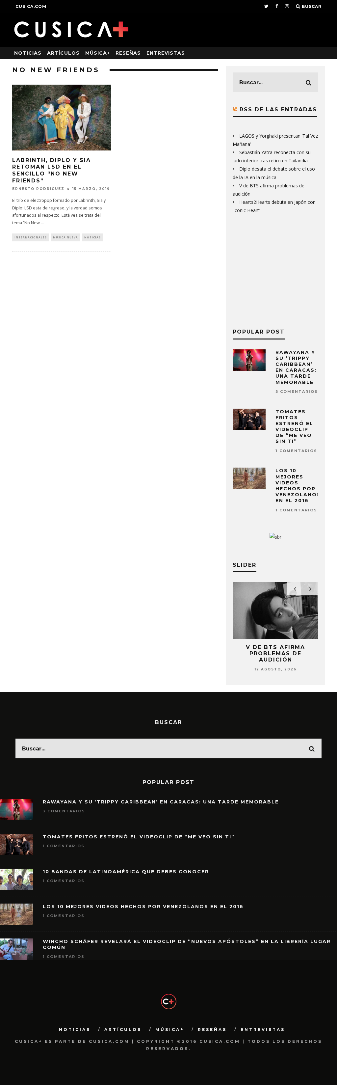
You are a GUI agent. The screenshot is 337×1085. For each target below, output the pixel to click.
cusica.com (30, 6)
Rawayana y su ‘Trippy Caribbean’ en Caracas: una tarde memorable (296, 367)
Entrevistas (165, 53)
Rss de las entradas (278, 109)
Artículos (63, 53)
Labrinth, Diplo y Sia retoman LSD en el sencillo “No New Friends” (51, 170)
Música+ (97, 53)
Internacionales (30, 237)
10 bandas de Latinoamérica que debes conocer (126, 872)
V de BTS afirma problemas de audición (275, 653)
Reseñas (128, 53)
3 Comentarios (296, 391)
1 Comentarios (296, 450)
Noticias (27, 53)
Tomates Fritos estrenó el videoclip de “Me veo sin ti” (294, 427)
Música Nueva (65, 237)
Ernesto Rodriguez (38, 189)
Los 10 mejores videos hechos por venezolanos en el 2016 (298, 485)
